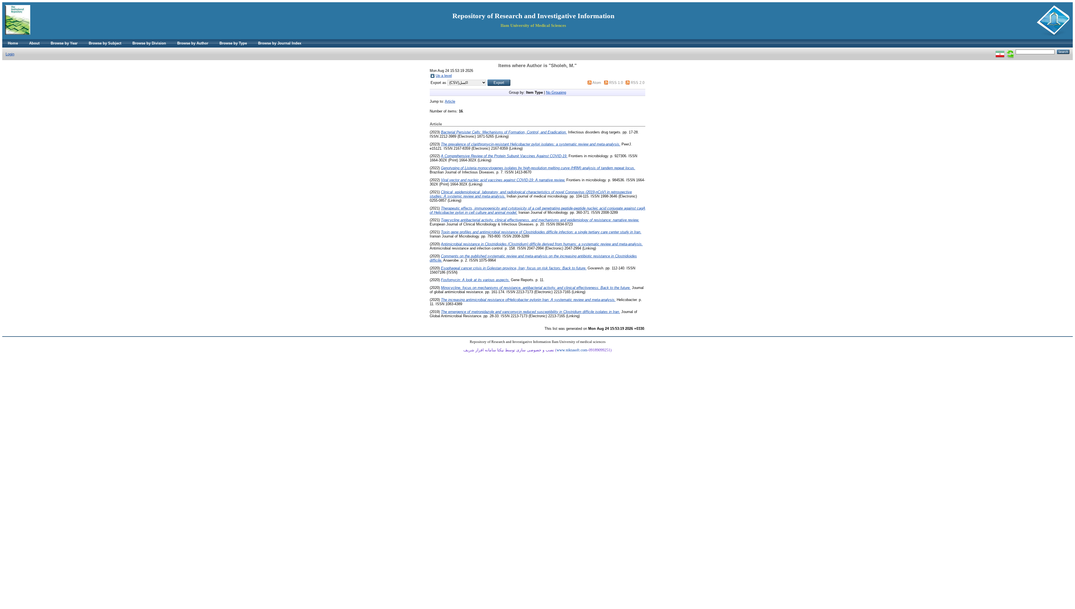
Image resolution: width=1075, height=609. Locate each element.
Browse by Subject (105, 43)
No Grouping (556, 92)
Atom (596, 83)
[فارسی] (999, 52)
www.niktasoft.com (572, 350)
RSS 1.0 (616, 83)
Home (13, 43)
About (34, 43)
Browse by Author (192, 43)
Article (450, 101)
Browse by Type (233, 43)
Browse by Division (149, 43)
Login (10, 54)
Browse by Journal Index (279, 43)
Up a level (444, 76)
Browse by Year (64, 43)
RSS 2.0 (637, 83)
